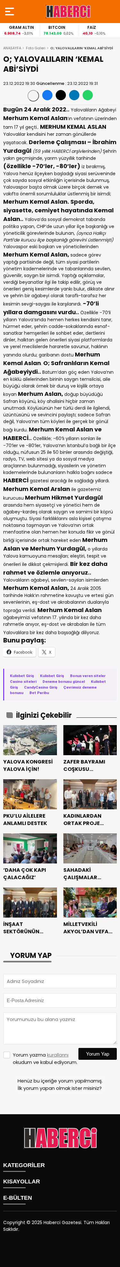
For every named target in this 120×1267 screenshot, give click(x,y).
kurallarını (57, 1054)
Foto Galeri (35, 48)
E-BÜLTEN (17, 1198)
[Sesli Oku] (33, 96)
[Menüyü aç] (10, 11)
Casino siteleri (23, 681)
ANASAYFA (12, 48)
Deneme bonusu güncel (64, 681)
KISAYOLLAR (21, 1181)
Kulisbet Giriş (22, 676)
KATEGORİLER (24, 1165)
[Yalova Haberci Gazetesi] (68, 11)
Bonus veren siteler (88, 676)
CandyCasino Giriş (40, 687)
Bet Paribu (39, 693)
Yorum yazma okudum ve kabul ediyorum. (45, 1058)
